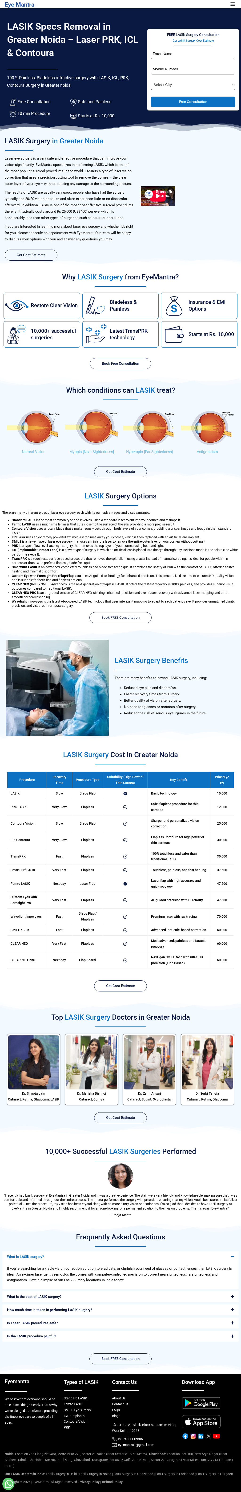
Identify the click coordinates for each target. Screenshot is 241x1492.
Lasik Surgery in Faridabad (174, 1474)
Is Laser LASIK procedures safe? (32, 1323)
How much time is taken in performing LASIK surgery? (49, 1310)
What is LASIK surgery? (25, 1257)
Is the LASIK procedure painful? (31, 1336)
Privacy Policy (89, 1482)
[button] (120, 1256)
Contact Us (120, 1404)
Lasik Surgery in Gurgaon (214, 1474)
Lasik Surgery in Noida (95, 1474)
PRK (67, 1427)
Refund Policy (112, 1482)
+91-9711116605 (130, 1439)
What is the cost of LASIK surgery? (34, 1297)
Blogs (116, 1416)
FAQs (116, 1410)
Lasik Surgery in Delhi (61, 1474)
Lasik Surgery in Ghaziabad (133, 1474)
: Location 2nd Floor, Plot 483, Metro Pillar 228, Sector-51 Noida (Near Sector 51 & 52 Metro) (76, 1454)
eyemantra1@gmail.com (136, 1445)
